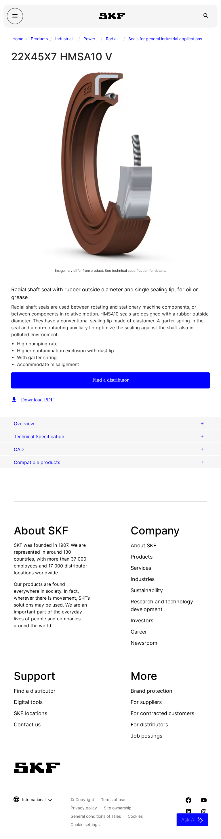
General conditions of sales (96, 816)
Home (17, 38)
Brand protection (151, 691)
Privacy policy (84, 807)
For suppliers (146, 702)
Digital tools (28, 702)
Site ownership (118, 807)
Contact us (27, 724)
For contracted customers (162, 713)
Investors (142, 620)
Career (139, 632)
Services (141, 568)
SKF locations (30, 713)
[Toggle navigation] (15, 16)
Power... (90, 38)
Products (39, 38)
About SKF (144, 545)
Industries (143, 579)
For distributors (149, 724)
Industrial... (65, 38)
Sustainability (147, 590)
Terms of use (113, 799)
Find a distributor (110, 380)
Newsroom (144, 643)
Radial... (113, 38)
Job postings (146, 736)
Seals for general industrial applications (165, 38)
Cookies (135, 816)
